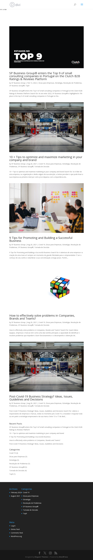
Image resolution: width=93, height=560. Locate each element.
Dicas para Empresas (46, 83)
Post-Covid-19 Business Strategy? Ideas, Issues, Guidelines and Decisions (41, 397)
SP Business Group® (17, 86)
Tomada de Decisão (41, 166)
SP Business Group (18, 83)
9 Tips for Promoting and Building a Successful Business (40, 239)
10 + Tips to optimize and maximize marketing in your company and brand (45, 158)
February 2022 (16, 492)
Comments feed (17, 533)
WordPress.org (16, 536)
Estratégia (58, 83)
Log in (13, 526)
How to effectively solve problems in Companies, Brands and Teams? (42, 316)
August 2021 (15, 496)
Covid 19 (42, 164)
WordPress (63, 557)
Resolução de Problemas (72, 83)
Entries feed (15, 529)
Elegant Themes (41, 557)
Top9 (27, 86)
